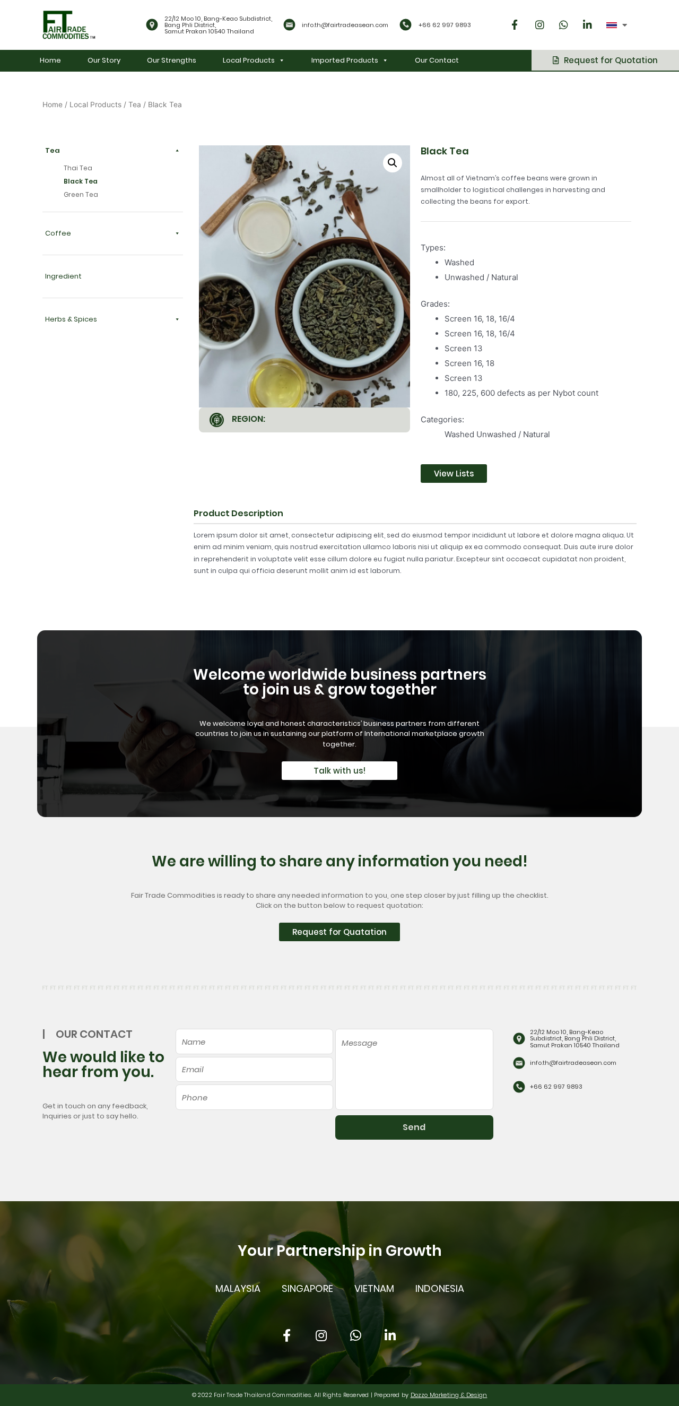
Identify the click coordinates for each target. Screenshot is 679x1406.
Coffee (58, 233)
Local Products (249, 60)
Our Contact (437, 60)
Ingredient (63, 276)
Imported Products (344, 60)
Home (50, 60)
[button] (605, 60)
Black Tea (81, 181)
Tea (134, 104)
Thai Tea (78, 167)
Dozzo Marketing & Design (449, 1395)
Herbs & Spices (71, 319)
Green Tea (81, 194)
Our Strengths (171, 60)
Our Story (104, 60)
